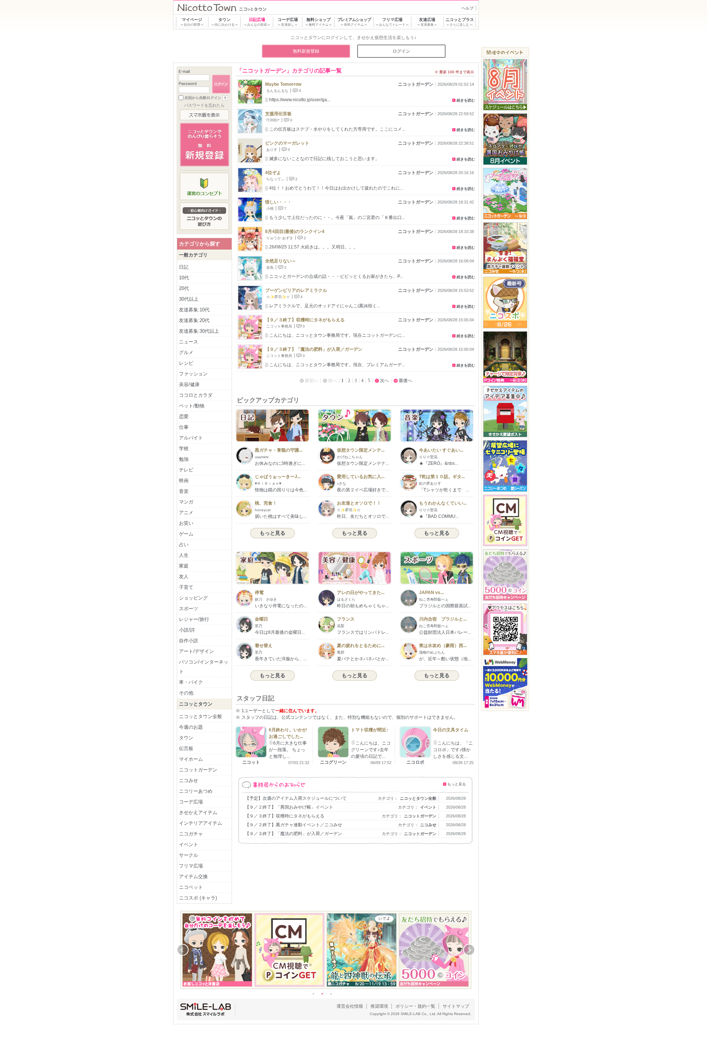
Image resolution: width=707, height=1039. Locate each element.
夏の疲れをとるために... (360, 645)
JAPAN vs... (431, 592)
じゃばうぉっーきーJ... (277, 476)
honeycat (263, 510)
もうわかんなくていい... (443, 503)
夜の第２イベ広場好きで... (363, 489)
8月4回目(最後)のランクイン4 (294, 231)
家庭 (184, 566)
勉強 (184, 459)
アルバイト (191, 438)
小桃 (270, 208)
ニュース (188, 341)
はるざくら (346, 599)
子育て (186, 587)
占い (184, 544)
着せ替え (263, 645)
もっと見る (272, 533)
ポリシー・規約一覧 (415, 1006)
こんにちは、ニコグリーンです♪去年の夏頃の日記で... (371, 750)
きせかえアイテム (198, 812)
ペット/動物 (191, 406)
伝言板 (186, 748)
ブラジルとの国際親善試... (445, 605)
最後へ (405, 380)
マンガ (186, 502)
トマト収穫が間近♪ (369, 729)
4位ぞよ (273, 172)
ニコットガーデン (415, 84)
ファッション (193, 374)
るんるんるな (277, 91)
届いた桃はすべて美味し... (281, 516)
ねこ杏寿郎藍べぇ (434, 599)
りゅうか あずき (279, 238)
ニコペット (191, 887)
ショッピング (193, 598)
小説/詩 (187, 630)
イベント (428, 807)
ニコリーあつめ (195, 791)
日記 (184, 267)
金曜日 (261, 619)
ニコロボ (415, 762)
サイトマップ (456, 1006)
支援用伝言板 (278, 113)
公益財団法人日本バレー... (445, 632)
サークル (188, 855)
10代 (184, 277)
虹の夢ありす (430, 483)
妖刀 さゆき (266, 599)
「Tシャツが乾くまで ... (444, 489)
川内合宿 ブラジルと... (443, 619)
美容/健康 (189, 384)
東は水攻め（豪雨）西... (443, 645)
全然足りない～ (280, 261)
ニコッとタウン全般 (418, 798)
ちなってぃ (275, 179)
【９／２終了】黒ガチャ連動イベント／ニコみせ (293, 824)
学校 (184, 448)
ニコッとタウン (195, 704)
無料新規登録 (306, 51)
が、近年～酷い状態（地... (445, 658)
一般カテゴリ (193, 255)
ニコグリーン (333, 762)
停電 (259, 592)
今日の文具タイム (450, 729)
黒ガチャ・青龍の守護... (278, 450)
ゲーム (186, 534)
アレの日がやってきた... (360, 592)
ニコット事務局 (279, 326)
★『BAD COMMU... (439, 516)
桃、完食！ (266, 503)
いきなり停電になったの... (281, 605)
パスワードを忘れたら (204, 105)
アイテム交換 (193, 876)
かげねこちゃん (350, 457)
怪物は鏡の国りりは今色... (281, 489)
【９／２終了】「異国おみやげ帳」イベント (289, 807)
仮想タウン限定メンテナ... (363, 463)
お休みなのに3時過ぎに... (280, 463)
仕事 (184, 427)
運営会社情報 (350, 1006)
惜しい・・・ (278, 202)
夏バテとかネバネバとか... (363, 658)
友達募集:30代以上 (199, 331)
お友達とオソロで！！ (359, 503)
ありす (271, 150)
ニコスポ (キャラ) (198, 898)
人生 (184, 555)
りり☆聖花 (428, 457)
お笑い (186, 523)
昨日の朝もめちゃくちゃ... (363, 605)
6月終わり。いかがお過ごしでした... (288, 733)
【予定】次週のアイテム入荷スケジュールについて (296, 798)
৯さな (341, 483)
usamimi (261, 457)
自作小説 (188, 640)
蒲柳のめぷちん (432, 652)
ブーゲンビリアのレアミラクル (296, 290)
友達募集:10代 (194, 309)
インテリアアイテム (200, 823)
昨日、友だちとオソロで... (363, 516)
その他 (186, 693)
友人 (184, 576)
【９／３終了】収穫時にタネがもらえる (305, 319)
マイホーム (191, 759)
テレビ (186, 470)
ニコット (251, 762)
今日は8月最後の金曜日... (280, 632)
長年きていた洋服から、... (281, 658)
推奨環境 (379, 1006)
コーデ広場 (191, 802)
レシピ (186, 363)
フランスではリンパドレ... (363, 632)
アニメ (186, 512)
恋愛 (184, 416)
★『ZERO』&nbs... (438, 463)
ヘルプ (467, 8)
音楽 (184, 491)
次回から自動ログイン (202, 98)
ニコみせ (428, 825)
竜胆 (340, 652)
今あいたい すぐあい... (441, 450)
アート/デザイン (196, 651)
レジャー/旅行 (194, 619)
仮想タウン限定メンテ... (360, 450)
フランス (346, 619)
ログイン (401, 51)
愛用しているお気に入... (360, 476)
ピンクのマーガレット (287, 143)
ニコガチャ (191, 834)
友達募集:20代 (194, 320)
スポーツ (188, 608)
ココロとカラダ (195, 395)
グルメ (186, 352)
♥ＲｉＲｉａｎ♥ (268, 483)
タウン (186, 738)
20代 (184, 288)
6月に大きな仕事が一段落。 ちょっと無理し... (288, 750)
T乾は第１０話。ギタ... (442, 476)
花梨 (340, 626)
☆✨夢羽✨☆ (278, 297)
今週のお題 (191, 727)
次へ (384, 380)
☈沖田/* (272, 120)
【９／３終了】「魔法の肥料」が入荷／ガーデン (313, 349)
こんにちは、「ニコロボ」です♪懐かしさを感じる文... (453, 750)
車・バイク (191, 682)
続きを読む (466, 100)
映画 (184, 480)
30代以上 (188, 299)
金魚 (270, 267)
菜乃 (258, 626)
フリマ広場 (191, 866)
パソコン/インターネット (203, 666)
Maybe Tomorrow (283, 84)
